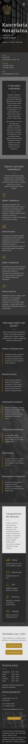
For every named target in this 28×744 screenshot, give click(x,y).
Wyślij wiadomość (15, 652)
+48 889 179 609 (10, 706)
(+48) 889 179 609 (7, 67)
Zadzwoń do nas (15, 645)
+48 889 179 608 (10, 704)
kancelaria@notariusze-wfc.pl (10, 74)
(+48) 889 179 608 (7, 65)
